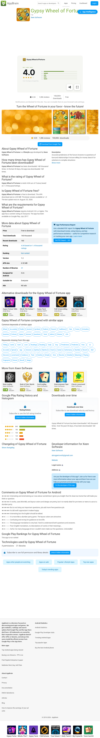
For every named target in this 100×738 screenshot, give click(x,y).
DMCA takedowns (8, 693)
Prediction (74, 345)
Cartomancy (68, 350)
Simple (47, 355)
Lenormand (15, 355)
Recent (85, 350)
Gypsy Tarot (41, 309)
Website (55, 460)
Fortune (14, 334)
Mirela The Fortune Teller (27, 309)
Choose (59, 334)
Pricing (73, 3)
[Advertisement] (50, 39)
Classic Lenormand (78, 384)
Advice (52, 334)
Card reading (41, 384)
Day (56, 345)
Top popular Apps (41, 643)
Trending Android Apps (43, 638)
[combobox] (47, 3)
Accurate (6, 350)
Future (77, 329)
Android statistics (41, 627)
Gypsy (21, 334)
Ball (92, 350)
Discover (6, 355)
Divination (85, 329)
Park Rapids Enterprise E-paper (12, 660)
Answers (28, 350)
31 (22, 268)
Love (26, 345)
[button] (75, 465)
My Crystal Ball (77, 736)
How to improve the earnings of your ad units (15, 709)
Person (14, 360)
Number (77, 350)
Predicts (45, 329)
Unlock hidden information (25, 417)
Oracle (52, 350)
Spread (13, 350)
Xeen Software (23, 368)
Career (59, 350)
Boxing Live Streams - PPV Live (12, 655)
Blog (3, 703)
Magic (29, 360)
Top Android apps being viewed (12, 650)
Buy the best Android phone (44, 648)
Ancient (29, 329)
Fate (70, 329)
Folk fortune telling (60, 309)
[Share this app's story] (69, 87)
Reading (42, 345)
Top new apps (88, 562)
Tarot (45, 334)
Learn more (77, 236)
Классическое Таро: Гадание (61, 384)
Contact (4, 678)
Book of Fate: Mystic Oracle (27, 384)
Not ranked (25, 253)
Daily (49, 345)
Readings (34, 345)
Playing (85, 355)
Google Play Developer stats (44, 632)
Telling (5, 345)
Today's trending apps (50, 570)
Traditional (62, 329)
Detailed (70, 355)
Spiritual (37, 350)
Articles (4, 698)
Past (32, 355)
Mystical (45, 350)
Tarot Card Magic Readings (88, 736)
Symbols (37, 329)
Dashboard (83, 3)
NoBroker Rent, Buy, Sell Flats (12, 665)
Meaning (78, 355)
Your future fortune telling (78, 309)
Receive (61, 355)
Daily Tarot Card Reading (66, 736)
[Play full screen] (77, 87)
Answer (28, 334)
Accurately (13, 329)
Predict (21, 329)
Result (22, 360)
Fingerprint (6, 360)
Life (66, 334)
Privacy (4, 683)
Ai (90, 345)
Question (6, 334)
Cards (12, 345)
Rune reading (7, 384)
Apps (66, 3)
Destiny (40, 355)
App (21, 350)
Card (18, 345)
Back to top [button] (94, 718)
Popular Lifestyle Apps (65, 562)
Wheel (5, 329)
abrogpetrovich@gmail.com (62, 455)
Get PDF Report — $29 (62, 240)
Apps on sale (44, 562)
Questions (37, 334)
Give (54, 355)
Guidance (24, 355)
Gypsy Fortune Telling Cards (10, 309)
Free (83, 345)
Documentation (7, 688)
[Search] (58, 3)
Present (53, 329)
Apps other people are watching (18, 562)
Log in (94, 3)
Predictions (65, 345)
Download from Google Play (51, 144)
